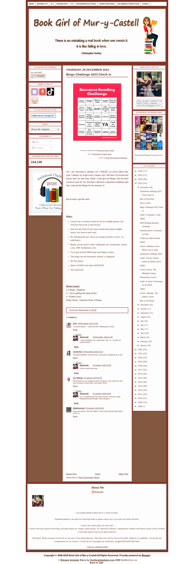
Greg (75, 324)
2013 (140, 386)
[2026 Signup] (52, 212)
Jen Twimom (78, 378)
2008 (140, 406)
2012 (140, 390)
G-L (52, 4)
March (143, 337)
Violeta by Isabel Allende (150, 238)
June (142, 325)
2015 (140, 378)
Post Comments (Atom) (89, 477)
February (144, 341)
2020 (140, 358)
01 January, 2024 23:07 (93, 378)
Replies (79, 335)
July (142, 321)
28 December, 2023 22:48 (88, 324)
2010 (140, 398)
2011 (140, 394)
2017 (140, 370)
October (143, 309)
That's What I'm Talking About (102, 154)
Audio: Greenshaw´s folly (150, 215)
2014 (140, 382)
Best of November (147, 301)
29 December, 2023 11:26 (103, 337)
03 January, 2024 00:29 (95, 408)
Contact (145, 4)
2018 (140, 366)
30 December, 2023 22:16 (93, 352)
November (144, 305)
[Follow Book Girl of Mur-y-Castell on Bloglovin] (43, 117)
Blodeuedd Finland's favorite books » (148, 157)
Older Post (123, 474)
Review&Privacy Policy (86, 4)
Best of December (147, 199)
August (143, 317)
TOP (101, 562)
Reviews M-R (62, 4)
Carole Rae (77, 352)
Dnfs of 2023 (145, 203)
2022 (140, 349)
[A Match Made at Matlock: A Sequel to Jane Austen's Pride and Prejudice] (155, 131)
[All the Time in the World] (149, 140)
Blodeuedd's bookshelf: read (149, 113)
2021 (140, 354)
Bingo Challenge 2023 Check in (88, 74)
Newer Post (71, 474)
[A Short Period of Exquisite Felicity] (138, 131)
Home (31, 4)
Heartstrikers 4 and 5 (148, 277)
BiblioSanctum (79, 408)
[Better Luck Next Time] (149, 123)
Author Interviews (107, 4)
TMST (142, 219)
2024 (140, 179)
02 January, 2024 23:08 (102, 365)
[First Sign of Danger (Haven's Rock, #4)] (155, 123)
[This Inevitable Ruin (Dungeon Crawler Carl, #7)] (138, 140)
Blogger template (70, 560)
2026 (140, 171)
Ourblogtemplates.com (102, 560)
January (143, 345)
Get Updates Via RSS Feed (128, 4)
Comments (38, 148)
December (144, 187)
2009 (140, 402)
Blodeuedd (84, 337)
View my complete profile (97, 547)
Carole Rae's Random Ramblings (116, 158)
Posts (36, 142)
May (142, 329)
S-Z (72, 4)
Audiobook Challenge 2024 (151, 254)
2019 (140, 362)
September (145, 313)
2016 (140, 374)
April (142, 333)
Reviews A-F (42, 4)
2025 (140, 175)
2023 (140, 183)
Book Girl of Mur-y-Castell (106, 150)
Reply (75, 330)
